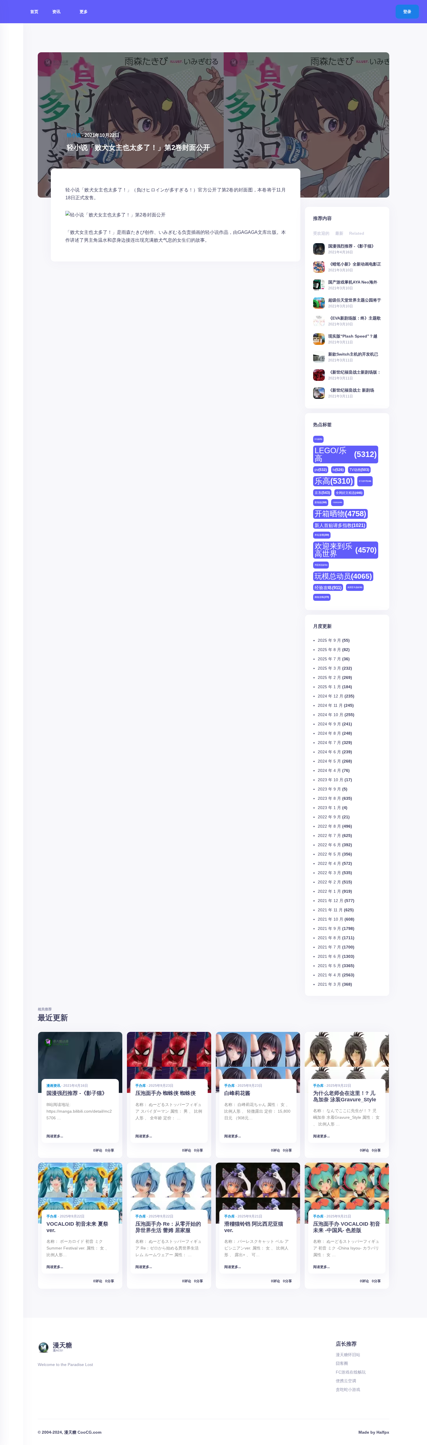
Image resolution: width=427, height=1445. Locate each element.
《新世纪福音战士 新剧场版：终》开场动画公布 (351, 390)
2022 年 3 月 (329, 872)
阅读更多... (54, 1136)
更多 (84, 11)
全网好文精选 (349, 492)
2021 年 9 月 (329, 928)
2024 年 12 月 (330, 696)
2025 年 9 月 (329, 640)
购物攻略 (322, 597)
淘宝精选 (321, 565)
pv (321, 470)
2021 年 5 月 (329, 965)
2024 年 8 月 (329, 733)
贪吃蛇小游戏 (348, 1389)
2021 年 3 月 (329, 984)
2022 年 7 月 (329, 835)
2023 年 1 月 (329, 807)
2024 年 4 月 (329, 770)
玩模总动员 (343, 576)
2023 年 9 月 (329, 789)
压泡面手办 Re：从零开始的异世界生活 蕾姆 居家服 (168, 1227)
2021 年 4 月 (329, 975)
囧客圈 (342, 1363)
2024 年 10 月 (330, 714)
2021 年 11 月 (330, 910)
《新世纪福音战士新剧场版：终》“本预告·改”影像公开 (354, 372)
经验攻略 (328, 587)
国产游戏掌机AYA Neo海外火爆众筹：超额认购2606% (353, 282)
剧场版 (321, 502)
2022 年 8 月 (329, 826)
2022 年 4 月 (329, 863)
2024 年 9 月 (329, 724)
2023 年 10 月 (330, 779)
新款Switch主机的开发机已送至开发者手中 (353, 354)
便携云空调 (346, 1381)
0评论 (97, 1150)
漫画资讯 (53, 1086)
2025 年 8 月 (329, 649)
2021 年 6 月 (329, 956)
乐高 (334, 481)
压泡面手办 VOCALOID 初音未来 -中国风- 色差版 (346, 1227)
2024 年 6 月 (329, 752)
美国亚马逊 (354, 587)
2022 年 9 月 (329, 817)
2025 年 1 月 (329, 686)
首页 (34, 11)
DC (318, 439)
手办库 (140, 1086)
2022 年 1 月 (329, 891)
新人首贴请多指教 (340, 525)
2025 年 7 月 (329, 659)
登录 (407, 11)
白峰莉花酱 (237, 1093)
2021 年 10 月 (330, 919)
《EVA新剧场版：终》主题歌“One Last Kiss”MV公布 (354, 318)
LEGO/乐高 (346, 454)
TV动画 (359, 469)
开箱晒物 (340, 514)
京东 (322, 493)
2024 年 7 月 (329, 742)
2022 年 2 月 (329, 882)
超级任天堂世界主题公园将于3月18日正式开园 (354, 300)
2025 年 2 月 (329, 677)
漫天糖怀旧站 (348, 1355)
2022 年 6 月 (329, 844)
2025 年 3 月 (329, 668)
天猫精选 (337, 502)
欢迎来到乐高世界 (346, 550)
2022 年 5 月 (329, 854)
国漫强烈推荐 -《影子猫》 (352, 246)
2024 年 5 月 (329, 761)
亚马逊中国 (365, 481)
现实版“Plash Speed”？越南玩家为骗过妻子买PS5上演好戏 (354, 336)
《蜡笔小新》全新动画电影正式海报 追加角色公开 (354, 264)
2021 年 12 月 (330, 900)
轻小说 (74, 135)
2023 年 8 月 (329, 798)
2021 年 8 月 (329, 937)
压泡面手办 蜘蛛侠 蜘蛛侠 (165, 1093)
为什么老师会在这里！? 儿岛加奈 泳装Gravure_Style (344, 1096)
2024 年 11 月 (330, 705)
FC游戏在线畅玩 (351, 1372)
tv (338, 470)
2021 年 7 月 (329, 947)
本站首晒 (322, 535)
